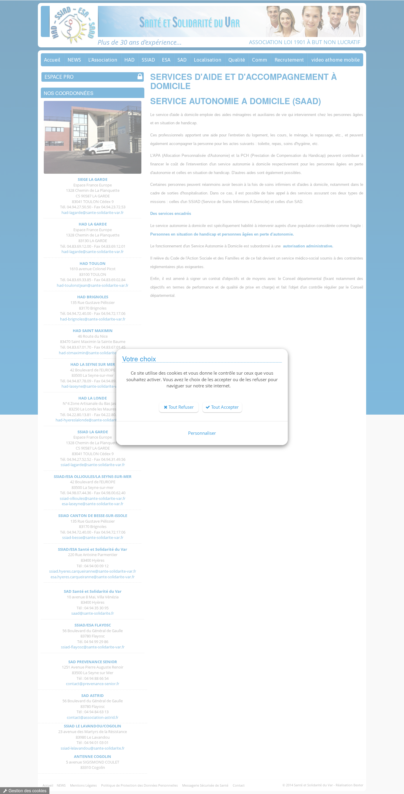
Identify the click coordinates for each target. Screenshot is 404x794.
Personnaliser (202, 433)
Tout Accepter (224, 407)
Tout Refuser (180, 407)
